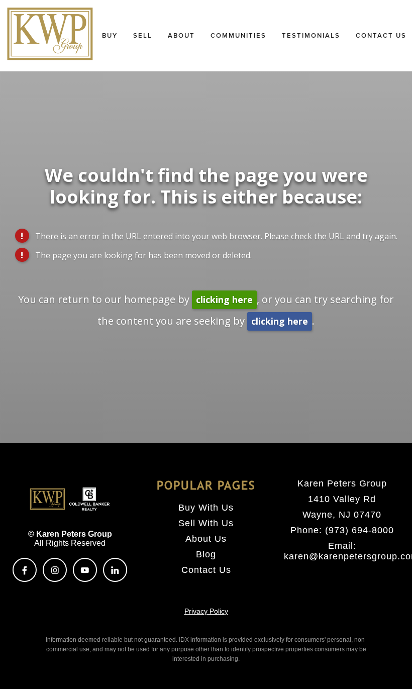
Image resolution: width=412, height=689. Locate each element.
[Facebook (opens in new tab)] (25, 570)
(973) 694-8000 (359, 530)
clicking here (224, 299)
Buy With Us (206, 508)
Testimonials (311, 35)
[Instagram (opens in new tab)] (55, 570)
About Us (206, 539)
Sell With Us (206, 523)
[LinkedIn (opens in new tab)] (115, 570)
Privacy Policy (206, 611)
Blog (206, 554)
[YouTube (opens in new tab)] (85, 570)
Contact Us (206, 570)
